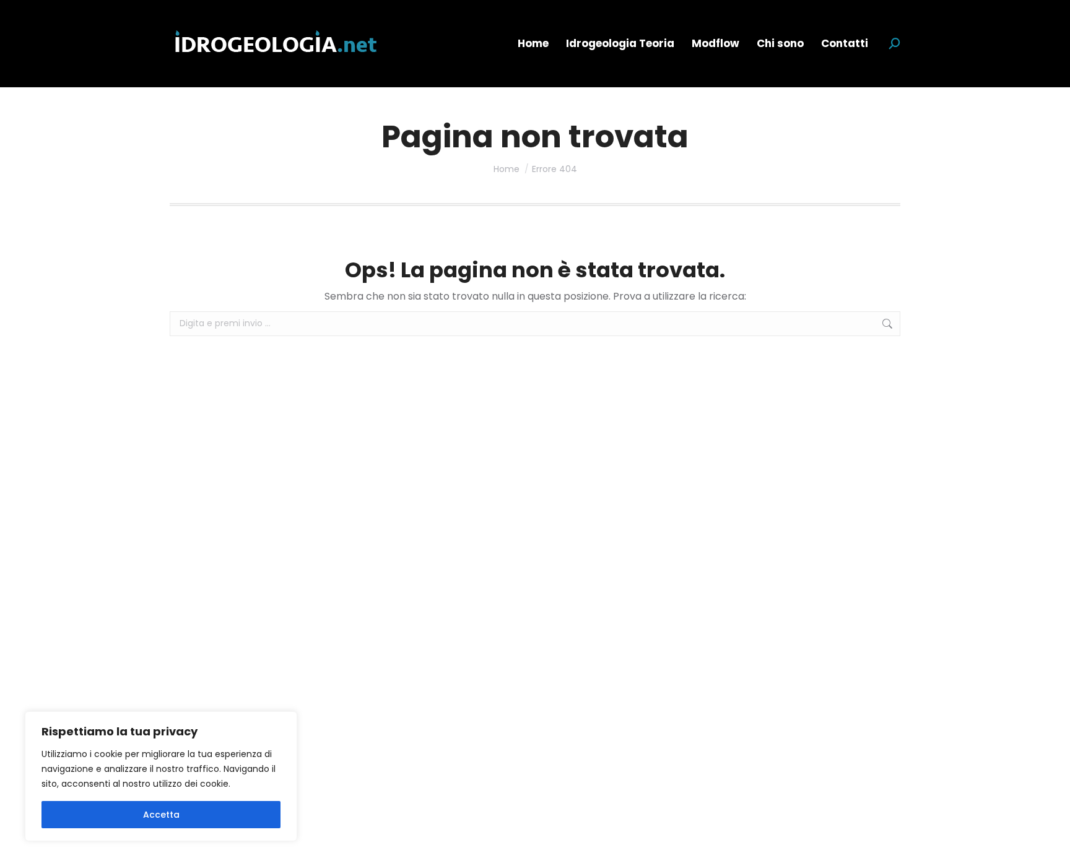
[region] (161, 776)
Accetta (161, 814)
